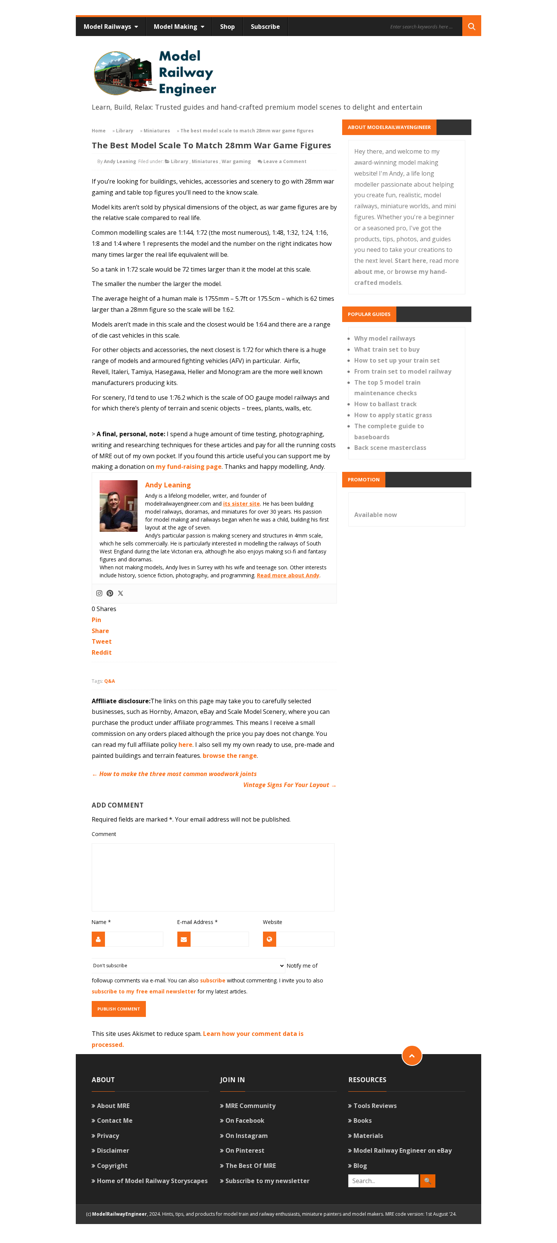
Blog (360, 1165)
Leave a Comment (285, 161)
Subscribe (265, 26)
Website (272, 922)
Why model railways (384, 338)
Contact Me (115, 1120)
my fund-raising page (189, 466)
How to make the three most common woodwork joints (174, 774)
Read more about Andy (288, 575)
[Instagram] (99, 593)
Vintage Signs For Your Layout (290, 785)
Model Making (176, 26)
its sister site (241, 503)
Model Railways (108, 26)
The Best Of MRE (250, 1165)
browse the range (230, 755)
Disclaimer (113, 1150)
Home (99, 130)
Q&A (109, 681)
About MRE (113, 1106)
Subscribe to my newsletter (267, 1181)
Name (101, 922)
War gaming (236, 161)
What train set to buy (386, 349)
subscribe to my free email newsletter (144, 991)
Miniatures (157, 130)
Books (363, 1120)
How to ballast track (385, 404)
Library (124, 130)
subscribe (212, 980)
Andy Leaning (120, 161)
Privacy (108, 1135)
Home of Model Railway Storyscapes (152, 1181)
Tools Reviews (375, 1106)
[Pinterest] (109, 593)
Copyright (112, 1165)
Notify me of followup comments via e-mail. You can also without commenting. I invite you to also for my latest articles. (207, 978)
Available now (375, 515)
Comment (104, 834)
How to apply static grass (393, 415)
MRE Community (250, 1106)
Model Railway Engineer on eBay (403, 1150)
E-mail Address (197, 922)
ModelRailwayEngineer (119, 1214)
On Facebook (244, 1120)
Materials (368, 1135)
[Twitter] (120, 593)
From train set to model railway (402, 371)
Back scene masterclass (390, 447)
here (185, 744)
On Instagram (246, 1135)
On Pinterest (244, 1150)
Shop (227, 26)
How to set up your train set (397, 360)
